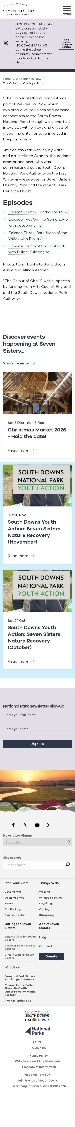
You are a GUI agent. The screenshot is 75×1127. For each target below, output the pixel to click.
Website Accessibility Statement (37, 1061)
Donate (51, 956)
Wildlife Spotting (50, 898)
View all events (16, 363)
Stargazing (46, 915)
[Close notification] (6, 43)
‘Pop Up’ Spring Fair (18, 1001)
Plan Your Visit (16, 883)
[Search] (68, 865)
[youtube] (37, 825)
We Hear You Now (28, 79)
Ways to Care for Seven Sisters (20, 938)
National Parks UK (38, 1075)
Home (7, 79)
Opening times (14, 898)
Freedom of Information (39, 1067)
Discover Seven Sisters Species (20, 947)
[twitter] (25, 825)
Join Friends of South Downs (37, 1081)
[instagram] (49, 825)
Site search (12, 857)
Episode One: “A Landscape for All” (39, 212)
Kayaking (45, 903)
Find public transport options (66, 43)
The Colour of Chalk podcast (23, 83)
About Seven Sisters (49, 926)
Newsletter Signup (17, 835)
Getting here (13, 892)
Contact (45, 946)
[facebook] (13, 825)
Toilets (9, 903)
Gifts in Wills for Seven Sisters (19, 956)
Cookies (39, 1048)
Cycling (44, 909)
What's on (12, 967)
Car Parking (13, 909)
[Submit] (68, 842)
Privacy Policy (38, 1056)
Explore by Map (15, 915)
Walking (44, 892)
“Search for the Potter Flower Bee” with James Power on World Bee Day (20, 990)
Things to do (49, 883)
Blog (42, 937)
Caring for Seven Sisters (18, 926)
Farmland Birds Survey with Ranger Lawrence (20, 977)
